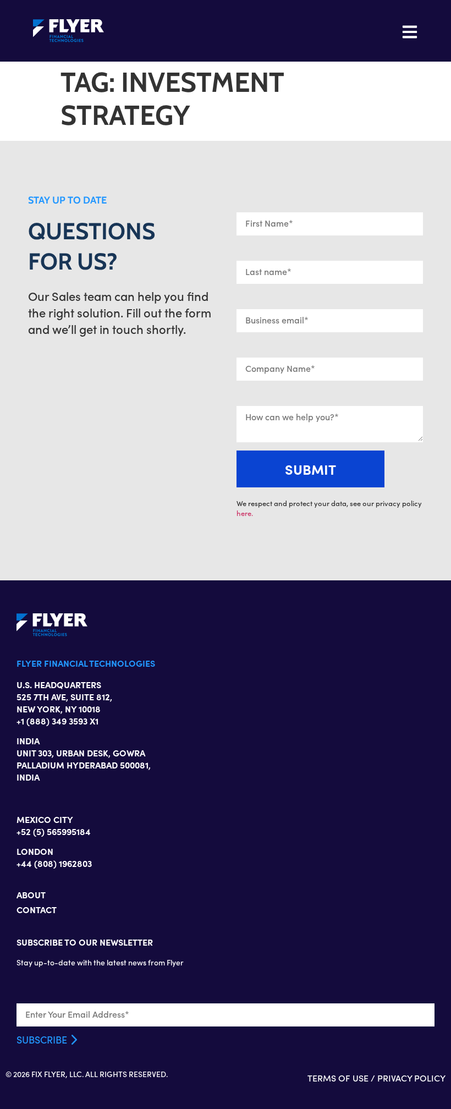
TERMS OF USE (338, 1078)
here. (245, 513)
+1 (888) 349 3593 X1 (57, 721)
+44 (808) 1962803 (54, 863)
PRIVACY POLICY (411, 1078)
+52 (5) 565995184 (53, 831)
